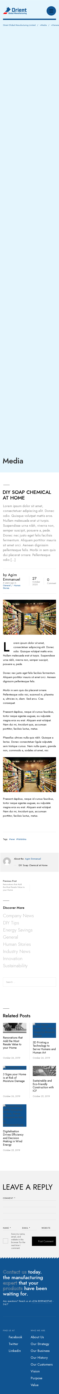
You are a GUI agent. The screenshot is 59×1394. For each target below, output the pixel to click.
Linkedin (15, 1350)
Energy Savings (18, 930)
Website (46, 1228)
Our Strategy (40, 1344)
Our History (39, 1357)
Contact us (15, 1271)
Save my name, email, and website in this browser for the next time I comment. (18, 1241)
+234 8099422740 (41, 1301)
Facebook (15, 1337)
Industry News (16, 951)
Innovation (12, 958)
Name (7, 1228)
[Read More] (14, 1028)
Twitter (13, 1344)
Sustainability (15, 965)
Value (35, 1385)
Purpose (36, 1378)
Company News (18, 915)
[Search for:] (29, 982)
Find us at (9, 1330)
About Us (37, 1337)
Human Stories (17, 944)
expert (10, 1282)
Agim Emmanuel (33, 858)
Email (26, 1228)
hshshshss (22, 839)
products (13, 1288)
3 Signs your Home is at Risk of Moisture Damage (14, 1077)
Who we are (38, 1330)
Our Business (40, 1350)
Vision (35, 1371)
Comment (9, 1198)
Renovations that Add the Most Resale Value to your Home (13, 1043)
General (7, 585)
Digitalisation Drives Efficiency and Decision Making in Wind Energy (13, 1138)
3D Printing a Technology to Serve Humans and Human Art (44, 1047)
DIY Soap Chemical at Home (33, 865)
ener (13, 839)
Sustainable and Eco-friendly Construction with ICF (43, 1086)
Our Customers (42, 1364)
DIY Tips (11, 922)
